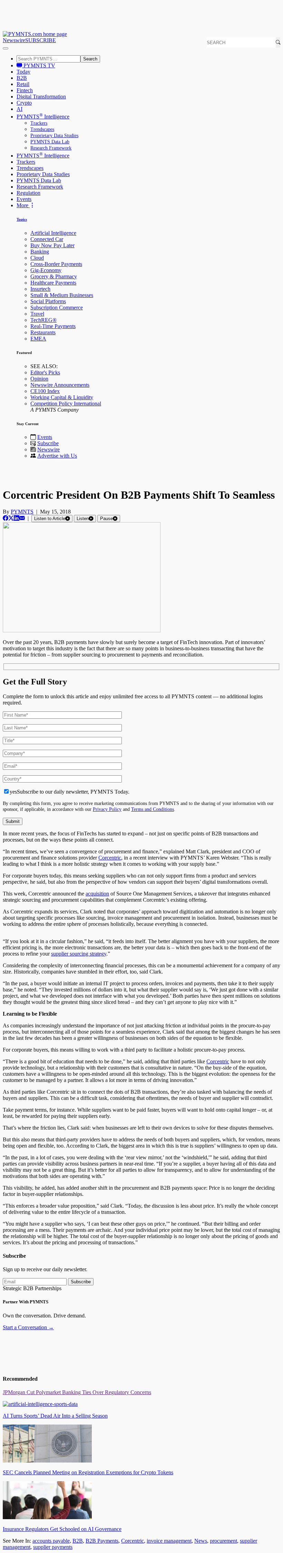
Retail (23, 84)
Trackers (38, 123)
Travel (37, 314)
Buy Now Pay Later (52, 245)
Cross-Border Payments (56, 264)
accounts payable (51, 1541)
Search (90, 58)
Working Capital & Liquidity (61, 397)
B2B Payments (102, 1541)
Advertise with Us (57, 456)
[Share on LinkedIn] (16, 518)
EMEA (38, 339)
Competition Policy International (65, 403)
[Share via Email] (22, 518)
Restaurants (43, 332)
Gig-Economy (45, 270)
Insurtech (40, 289)
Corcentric (109, 858)
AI (19, 109)
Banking (39, 252)
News (200, 1541)
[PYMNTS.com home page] (35, 34)
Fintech (25, 90)
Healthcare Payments (53, 283)
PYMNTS (22, 512)
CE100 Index (45, 391)
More (23, 205)
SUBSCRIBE (40, 40)
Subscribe (48, 443)
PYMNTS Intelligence (43, 116)
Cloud (37, 258)
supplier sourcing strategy (78, 954)
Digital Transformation (41, 96)
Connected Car (46, 239)
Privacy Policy (107, 809)
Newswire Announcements (59, 385)
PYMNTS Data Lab (49, 141)
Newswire (14, 40)
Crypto (24, 103)
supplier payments (52, 1547)
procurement (223, 1541)
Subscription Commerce (56, 307)
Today (23, 72)
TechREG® (43, 320)
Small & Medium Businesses (61, 295)
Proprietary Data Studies (54, 135)
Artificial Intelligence (53, 233)
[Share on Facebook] (5, 518)
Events (24, 199)
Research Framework (50, 148)
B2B (22, 78)
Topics (22, 219)
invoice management (169, 1541)
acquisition (97, 894)
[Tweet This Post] (11, 518)
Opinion (39, 379)
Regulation (28, 193)
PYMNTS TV (38, 65)
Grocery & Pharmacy (53, 276)
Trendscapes (42, 129)
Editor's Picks (45, 372)
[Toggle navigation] (5, 48)
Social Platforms (48, 301)
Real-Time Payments (53, 326)
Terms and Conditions (152, 809)
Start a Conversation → (28, 1327)
